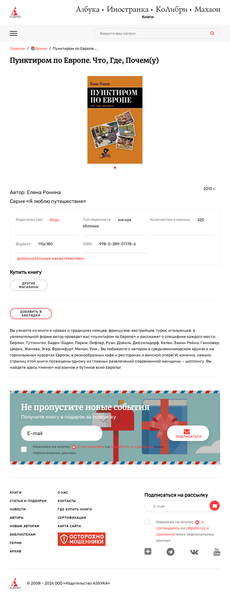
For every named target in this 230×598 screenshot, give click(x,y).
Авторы (17, 518)
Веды (54, 220)
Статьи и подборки (28, 501)
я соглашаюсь (91, 446)
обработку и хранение (132, 446)
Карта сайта (69, 526)
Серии (16, 543)
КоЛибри (171, 10)
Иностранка (127, 10)
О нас (63, 492)
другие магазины (28, 285)
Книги (148, 17)
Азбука (87, 10)
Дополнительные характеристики (50, 259)
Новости (18, 509)
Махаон (207, 10)
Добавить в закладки (31, 313)
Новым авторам (25, 526)
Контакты (67, 501)
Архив (15, 551)
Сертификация (72, 518)
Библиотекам (23, 534)
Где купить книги (75, 509)
